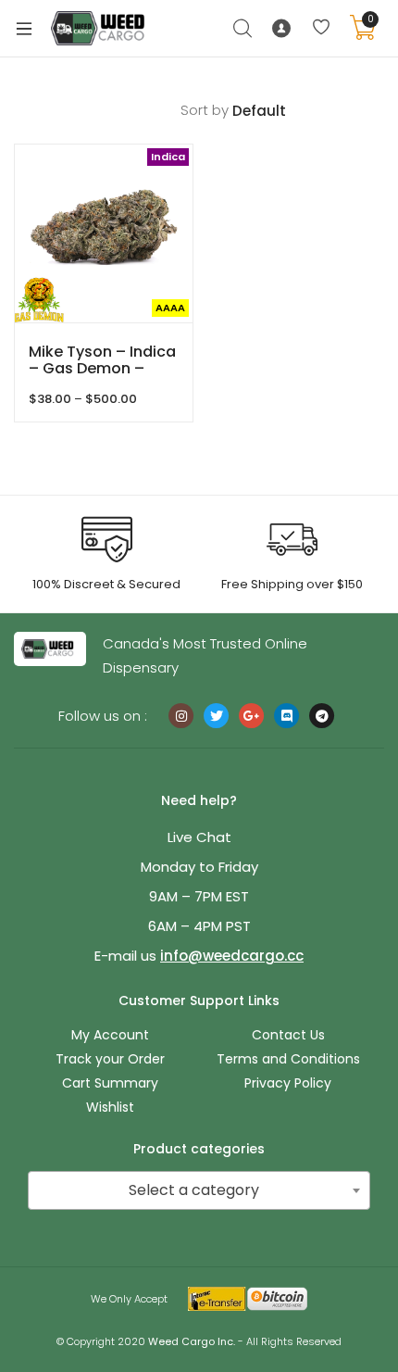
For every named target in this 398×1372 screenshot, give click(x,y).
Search (243, 28)
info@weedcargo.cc (232, 955)
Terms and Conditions (288, 1059)
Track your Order (110, 1059)
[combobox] (199, 1190)
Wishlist (110, 1107)
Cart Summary (110, 1083)
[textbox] (199, 1190)
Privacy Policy (287, 1083)
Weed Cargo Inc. (191, 1341)
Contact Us (288, 1035)
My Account (110, 1035)
